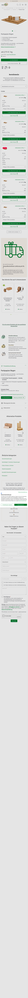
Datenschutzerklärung (22, 492)
